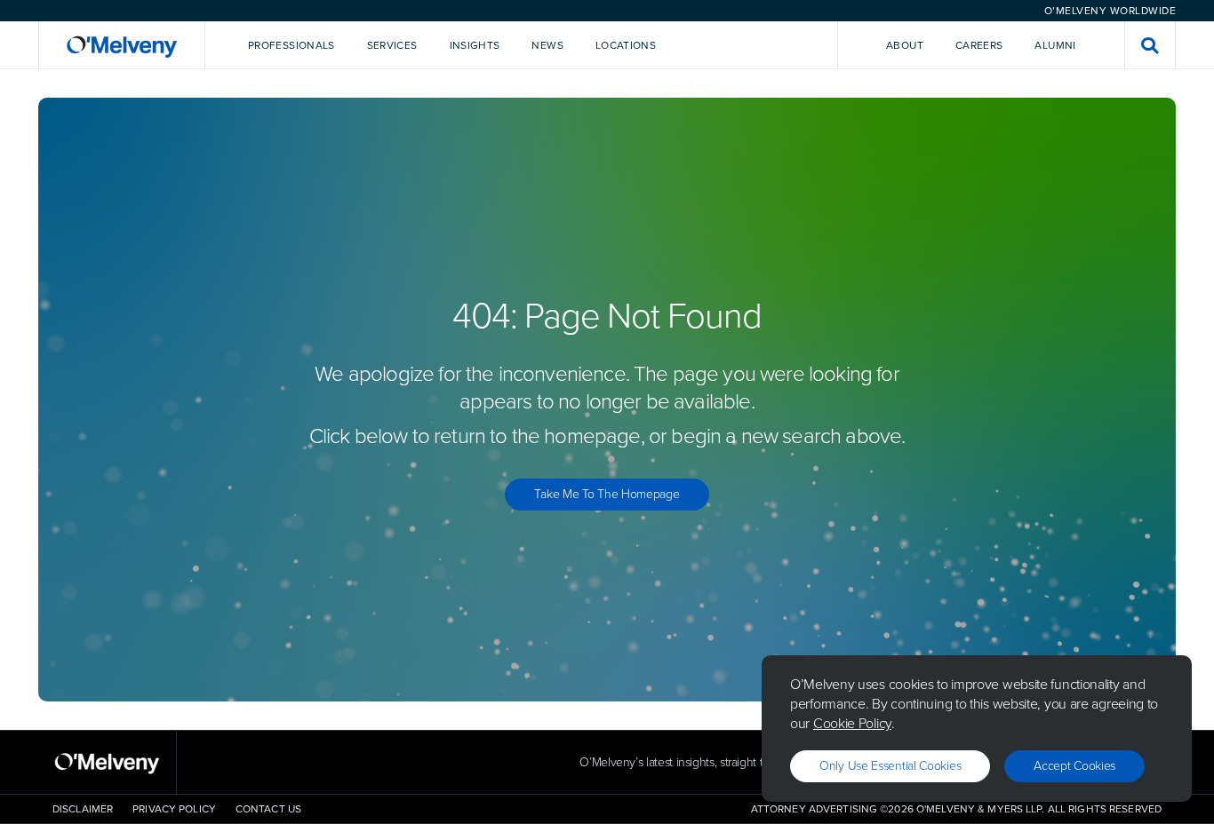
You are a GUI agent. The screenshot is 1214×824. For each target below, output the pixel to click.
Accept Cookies (1074, 766)
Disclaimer (82, 809)
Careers (979, 45)
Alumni (1054, 45)
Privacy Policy (174, 809)
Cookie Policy (852, 723)
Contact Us (268, 809)
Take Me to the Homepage (606, 494)
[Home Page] (122, 44)
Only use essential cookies (890, 766)
